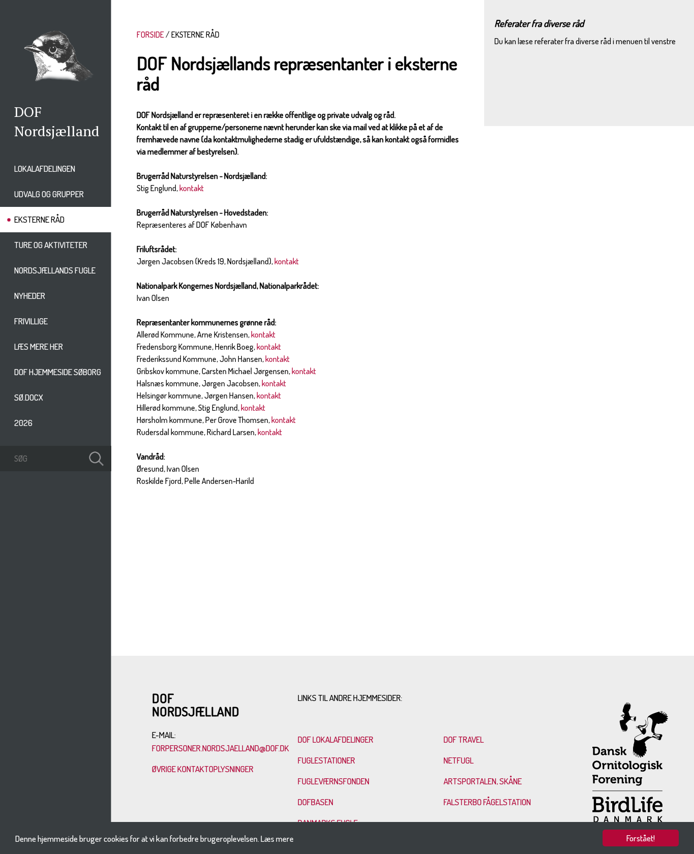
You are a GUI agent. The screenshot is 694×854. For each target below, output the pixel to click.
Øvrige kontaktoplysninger (203, 769)
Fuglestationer (326, 760)
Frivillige (31, 321)
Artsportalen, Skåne (483, 781)
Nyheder (29, 295)
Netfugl (459, 760)
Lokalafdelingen (44, 168)
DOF (28, 111)
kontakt (191, 188)
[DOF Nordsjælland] (55, 84)
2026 (23, 422)
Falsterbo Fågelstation (487, 802)
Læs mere (277, 838)
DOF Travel (464, 739)
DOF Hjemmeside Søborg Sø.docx (57, 385)
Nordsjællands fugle (55, 270)
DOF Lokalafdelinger (335, 739)
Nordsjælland (57, 130)
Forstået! (640, 838)
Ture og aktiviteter (50, 244)
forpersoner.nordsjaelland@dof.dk (220, 748)
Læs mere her (38, 346)
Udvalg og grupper (49, 194)
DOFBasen (315, 802)
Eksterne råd (39, 219)
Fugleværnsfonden (333, 781)
